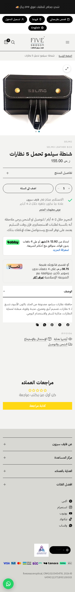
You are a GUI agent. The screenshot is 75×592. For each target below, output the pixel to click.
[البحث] (13, 42)
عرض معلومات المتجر (50, 209)
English (35, 28)
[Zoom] (37, 98)
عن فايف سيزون (62, 444)
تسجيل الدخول (12, 19)
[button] (39, 131)
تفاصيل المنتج (63, 173)
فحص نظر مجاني (58, 19)
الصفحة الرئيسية (65, 56)
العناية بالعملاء (63, 471)
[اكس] (59, 324)
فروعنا (35, 19)
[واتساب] (44, 324)
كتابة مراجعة (37, 406)
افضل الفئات (64, 484)
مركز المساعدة (63, 457)
